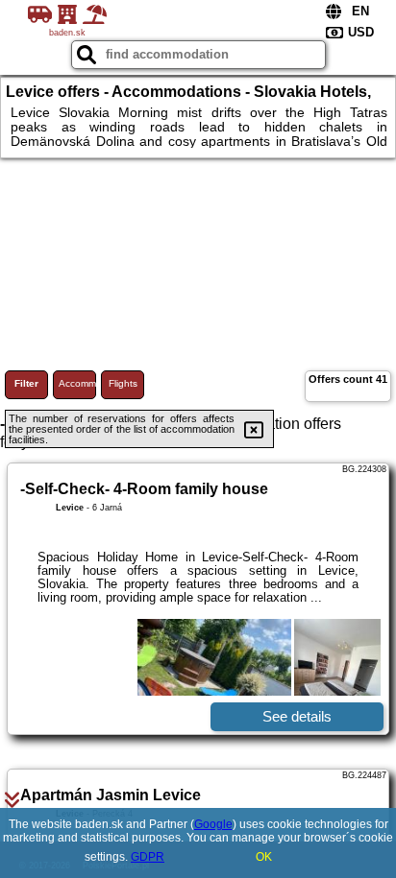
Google (213, 824)
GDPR (147, 857)
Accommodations (77, 383)
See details (297, 716)
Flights (123, 383)
